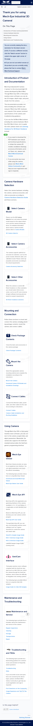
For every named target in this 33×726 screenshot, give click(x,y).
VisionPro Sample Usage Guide (15, 535)
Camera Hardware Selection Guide (16, 197)
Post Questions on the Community (16, 688)
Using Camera (7, 37)
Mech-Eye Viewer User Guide (14, 483)
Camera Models (19, 229)
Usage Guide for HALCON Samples (16, 587)
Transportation (10, 636)
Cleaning (8, 631)
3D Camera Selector (12, 233)
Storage (8, 633)
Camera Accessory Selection (14, 266)
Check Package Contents (13, 350)
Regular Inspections (12, 628)
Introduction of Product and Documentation (16, 31)
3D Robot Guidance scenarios (15, 299)
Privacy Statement (19, 724)
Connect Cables (10, 410)
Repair (8, 639)
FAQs (7, 671)
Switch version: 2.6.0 (24, 7)
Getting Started (24, 717)
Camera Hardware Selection (11, 33)
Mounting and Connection (11, 35)
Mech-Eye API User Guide (13, 520)
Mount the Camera (11, 380)
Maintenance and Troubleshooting (13, 40)
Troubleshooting (11, 668)
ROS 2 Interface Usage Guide (14, 540)
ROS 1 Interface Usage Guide (14, 538)
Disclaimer (12, 724)
